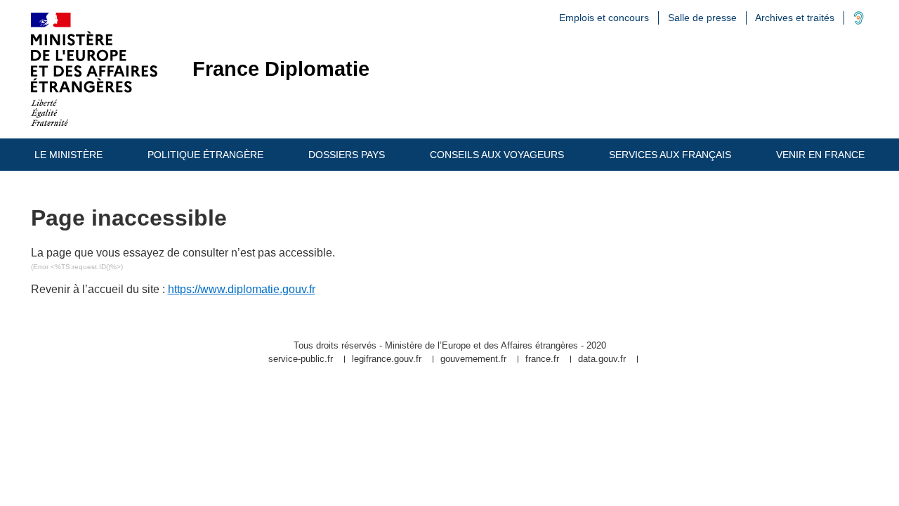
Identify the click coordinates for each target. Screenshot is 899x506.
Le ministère (68, 154)
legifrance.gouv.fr (386, 359)
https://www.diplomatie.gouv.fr (241, 289)
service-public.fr (300, 359)
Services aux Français (670, 154)
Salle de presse (702, 17)
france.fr (542, 359)
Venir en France (820, 154)
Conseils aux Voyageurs (497, 154)
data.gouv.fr (602, 359)
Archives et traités (794, 17)
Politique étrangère (205, 154)
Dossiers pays (346, 154)
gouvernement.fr (473, 359)
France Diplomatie (280, 69)
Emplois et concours (604, 17)
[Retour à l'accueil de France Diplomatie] (94, 69)
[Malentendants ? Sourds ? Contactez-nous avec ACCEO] (858, 21)
